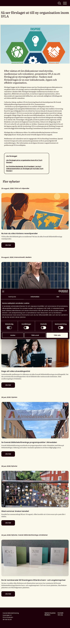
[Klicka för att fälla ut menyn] (65, 3)
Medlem (47, 615)
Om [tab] (58, 297)
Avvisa (12, 335)
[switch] (26, 327)
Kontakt (60, 613)
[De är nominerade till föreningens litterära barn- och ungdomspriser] (35, 558)
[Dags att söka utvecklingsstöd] (35, 349)
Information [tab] (35, 297)
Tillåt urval (35, 335)
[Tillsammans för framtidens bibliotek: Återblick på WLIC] (35, 280)
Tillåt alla (57, 335)
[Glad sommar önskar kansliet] (35, 489)
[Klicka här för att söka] (59, 3)
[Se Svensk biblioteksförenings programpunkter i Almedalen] (35, 420)
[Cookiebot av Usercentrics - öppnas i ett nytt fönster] (60, 291)
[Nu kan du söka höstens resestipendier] (35, 211)
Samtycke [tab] (12, 297)
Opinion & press (50, 613)
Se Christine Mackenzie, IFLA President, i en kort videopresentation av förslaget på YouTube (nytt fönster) (24, 168)
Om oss (60, 615)
